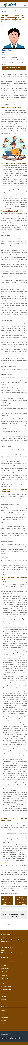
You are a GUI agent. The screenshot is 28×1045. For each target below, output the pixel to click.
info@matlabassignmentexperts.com (12, 953)
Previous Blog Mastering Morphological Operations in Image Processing (6, 901)
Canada (4, 1020)
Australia (4, 1010)
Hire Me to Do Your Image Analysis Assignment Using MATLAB (14, 68)
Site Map (4, 999)
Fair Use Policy (5, 993)
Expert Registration (6, 986)
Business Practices (6, 989)
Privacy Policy (5, 968)
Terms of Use (5, 971)
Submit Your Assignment (7, 961)
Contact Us (4, 975)
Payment (4, 983)
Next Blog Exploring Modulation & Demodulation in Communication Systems (21, 901)
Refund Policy (5, 978)
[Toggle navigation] (25, 5)
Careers (4, 996)
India (3, 1023)
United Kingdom (6, 1013)
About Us (4, 965)
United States (5, 1017)
